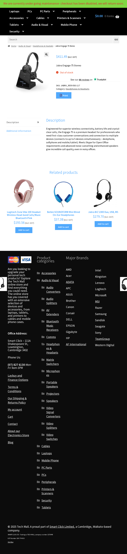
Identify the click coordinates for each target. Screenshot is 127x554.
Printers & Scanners (69, 18)
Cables (40, 18)
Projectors (52, 393)
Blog (10, 442)
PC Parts (45, 11)
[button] (46, 54)
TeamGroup (102, 339)
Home (13, 46)
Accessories (16, 18)
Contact (13, 424)
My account (15, 409)
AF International (76, 344)
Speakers (52, 401)
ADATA (70, 282)
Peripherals (69, 11)
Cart (10, 417)
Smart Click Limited (62, 526)
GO (116, 39)
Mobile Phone (69, 24)
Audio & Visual (39, 24)
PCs (30, 11)
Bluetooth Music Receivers (52, 326)
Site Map (10, 542)
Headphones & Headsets (43, 46)
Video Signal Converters (53, 412)
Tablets (14, 24)
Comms (51, 337)
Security (14, 31)
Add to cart (23, 230)
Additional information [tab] (19, 130)
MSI (97, 301)
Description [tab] (13, 122)
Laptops (14, 11)
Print (65, 95)
